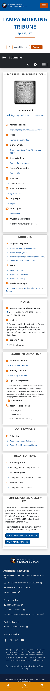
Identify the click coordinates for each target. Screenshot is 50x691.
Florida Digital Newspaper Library (23, 445)
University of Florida (19, 365)
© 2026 (25, 680)
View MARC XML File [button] (17, 541)
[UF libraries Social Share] (28, 64)
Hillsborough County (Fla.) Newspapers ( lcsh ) (27, 256)
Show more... (17, 400)
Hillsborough (36, 288)
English (13, 203)
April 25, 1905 (15, 193)
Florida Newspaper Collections (22, 441)
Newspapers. (17, 270)
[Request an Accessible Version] (36, 64)
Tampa (9, 291)
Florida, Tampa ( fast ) (18, 252)
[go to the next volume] (27, 47)
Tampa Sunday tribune (20, 163)
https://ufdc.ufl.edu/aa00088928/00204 (26, 129)
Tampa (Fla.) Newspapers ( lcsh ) (22, 260)
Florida (26, 288)
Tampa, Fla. (15, 173)
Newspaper (15, 213)
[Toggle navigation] (44, 5)
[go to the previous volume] (10, 47)
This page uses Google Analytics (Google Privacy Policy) (25, 667)
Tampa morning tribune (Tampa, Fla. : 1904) (26, 151)
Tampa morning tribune (20, 140)
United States (15, 288)
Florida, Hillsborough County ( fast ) (23, 248)
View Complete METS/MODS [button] (22, 535)
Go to (36, 47)
